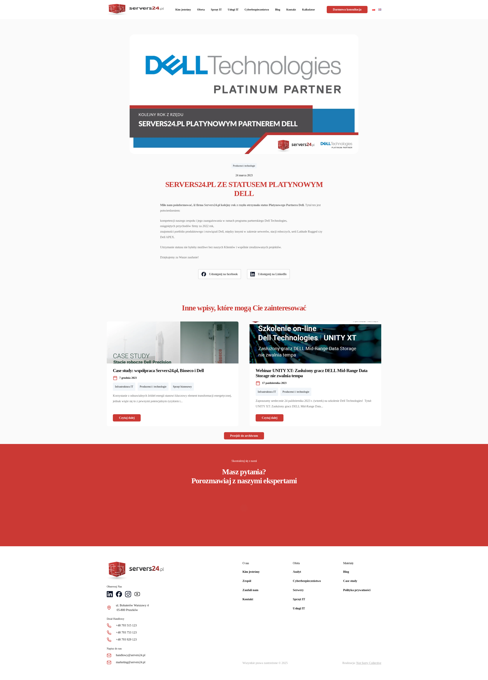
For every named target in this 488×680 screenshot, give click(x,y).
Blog (277, 9)
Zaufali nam (250, 590)
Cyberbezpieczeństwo (257, 9)
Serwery (298, 590)
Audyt (297, 571)
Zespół (246, 581)
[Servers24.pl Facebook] (119, 595)
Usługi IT (233, 9)
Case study (350, 581)
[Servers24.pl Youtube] (137, 595)
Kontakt (291, 9)
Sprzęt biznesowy (182, 386)
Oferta (201, 9)
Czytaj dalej (127, 417)
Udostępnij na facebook (223, 274)
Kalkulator (308, 9)
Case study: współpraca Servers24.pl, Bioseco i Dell (158, 370)
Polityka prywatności (356, 590)
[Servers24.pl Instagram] (128, 595)
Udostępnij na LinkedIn (272, 274)
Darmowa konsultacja (347, 9)
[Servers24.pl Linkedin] (110, 595)
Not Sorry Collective (368, 663)
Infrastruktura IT (124, 386)
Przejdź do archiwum (244, 435)
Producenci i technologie (244, 165)
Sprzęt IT (216, 9)
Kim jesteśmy (183, 9)
